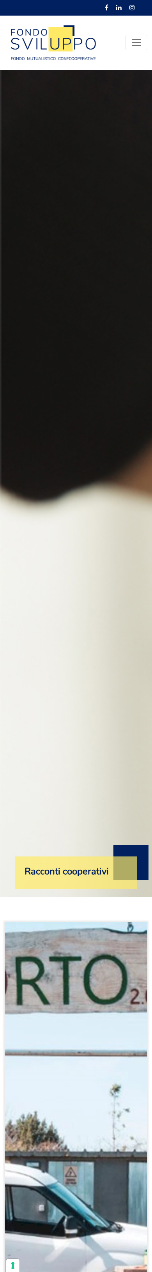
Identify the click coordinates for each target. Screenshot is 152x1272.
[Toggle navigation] (136, 42)
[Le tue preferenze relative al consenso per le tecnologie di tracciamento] (12, 1265)
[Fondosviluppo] (53, 42)
